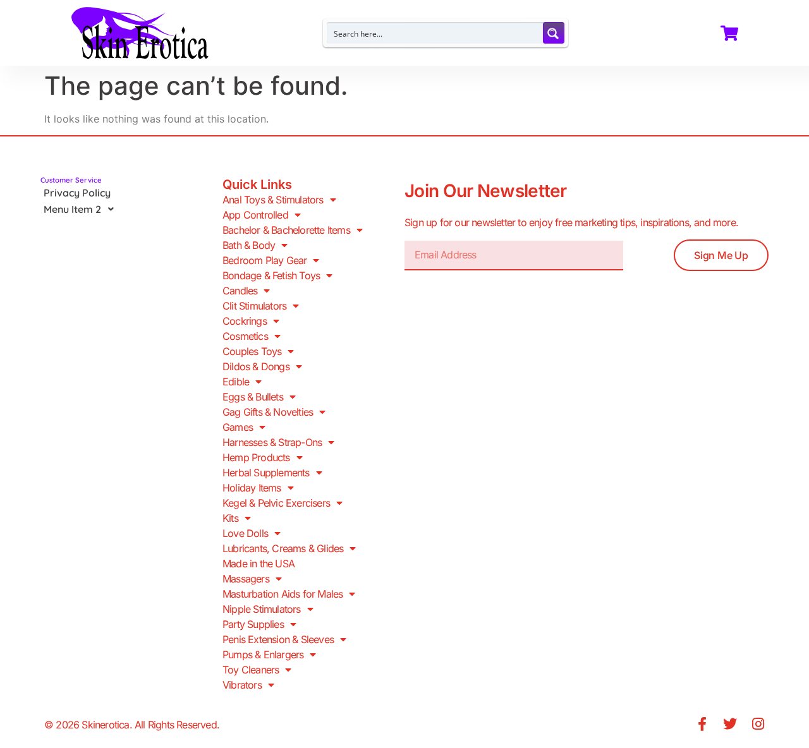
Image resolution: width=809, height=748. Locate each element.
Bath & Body (248, 245)
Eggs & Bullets (252, 396)
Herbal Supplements (266, 472)
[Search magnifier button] (553, 33)
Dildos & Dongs (255, 366)
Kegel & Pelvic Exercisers (276, 503)
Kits (230, 518)
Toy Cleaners (250, 669)
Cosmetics (245, 336)
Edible (235, 381)
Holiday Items (251, 487)
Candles (239, 290)
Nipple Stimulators (261, 609)
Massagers (245, 578)
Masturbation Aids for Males (282, 594)
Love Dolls (245, 533)
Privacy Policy (77, 192)
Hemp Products (256, 457)
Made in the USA (258, 563)
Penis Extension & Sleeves (278, 639)
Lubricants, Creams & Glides (282, 548)
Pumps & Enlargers (262, 654)
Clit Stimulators (254, 305)
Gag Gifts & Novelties (267, 412)
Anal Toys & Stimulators (273, 199)
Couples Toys (251, 351)
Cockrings (244, 321)
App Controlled (255, 214)
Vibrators (242, 685)
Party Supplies (253, 624)
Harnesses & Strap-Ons (272, 442)
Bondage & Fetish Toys (271, 275)
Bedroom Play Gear (264, 260)
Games (237, 427)
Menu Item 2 (72, 209)
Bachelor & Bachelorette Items (286, 230)
